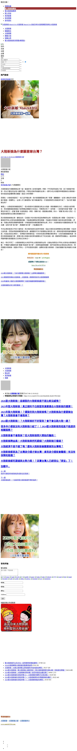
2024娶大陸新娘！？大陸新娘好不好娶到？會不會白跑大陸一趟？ (36, 421)
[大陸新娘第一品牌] (20, 118)
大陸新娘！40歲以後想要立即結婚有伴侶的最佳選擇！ (24, 668)
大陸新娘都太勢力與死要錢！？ (12, 285)
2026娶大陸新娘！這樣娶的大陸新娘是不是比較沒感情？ (31, 401)
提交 (3, 598)
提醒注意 (8, 38)
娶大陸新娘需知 (10, 8)
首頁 (2, 79)
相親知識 (8, 6)
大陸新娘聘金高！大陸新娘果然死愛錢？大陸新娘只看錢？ (32, 441)
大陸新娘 (8, 28)
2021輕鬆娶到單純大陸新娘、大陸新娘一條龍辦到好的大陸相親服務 (25, 277)
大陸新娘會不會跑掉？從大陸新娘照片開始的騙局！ (28, 435)
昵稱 (2, 582)
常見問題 (8, 18)
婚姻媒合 (8, 31)
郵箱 (2, 587)
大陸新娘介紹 (15, 393)
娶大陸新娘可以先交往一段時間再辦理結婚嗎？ (21, 663)
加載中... (5, 466)
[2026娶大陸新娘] (20, 362)
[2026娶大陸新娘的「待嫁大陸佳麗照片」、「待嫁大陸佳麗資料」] (20, 557)
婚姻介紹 (8, 36)
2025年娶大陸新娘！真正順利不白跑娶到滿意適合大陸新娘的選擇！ (37, 406)
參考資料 (8, 20)
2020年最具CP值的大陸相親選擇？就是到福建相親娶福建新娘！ (23, 281)
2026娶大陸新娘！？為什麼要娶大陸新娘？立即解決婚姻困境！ (23, 273)
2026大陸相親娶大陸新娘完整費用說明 (18, 665)
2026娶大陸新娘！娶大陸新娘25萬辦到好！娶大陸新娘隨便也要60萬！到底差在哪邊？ (35, 670)
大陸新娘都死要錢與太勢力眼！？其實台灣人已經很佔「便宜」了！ (37, 461)
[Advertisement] (38, 133)
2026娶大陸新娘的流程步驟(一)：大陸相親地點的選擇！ (24, 680)
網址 (2, 591)
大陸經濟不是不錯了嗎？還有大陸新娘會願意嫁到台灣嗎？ (32, 446)
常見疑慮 (8, 16)
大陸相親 (8, 33)
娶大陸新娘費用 (10, 11)
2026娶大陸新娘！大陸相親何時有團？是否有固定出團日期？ (26, 672)
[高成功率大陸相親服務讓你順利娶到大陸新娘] (16, 631)
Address (3, 594)
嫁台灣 (7, 373)
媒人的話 (8, 13)
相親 (6, 378)
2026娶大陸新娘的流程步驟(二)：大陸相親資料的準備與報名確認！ (28, 677)
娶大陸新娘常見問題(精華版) (15, 40)
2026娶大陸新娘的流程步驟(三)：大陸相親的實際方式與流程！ (27, 675)
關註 (2, 174)
